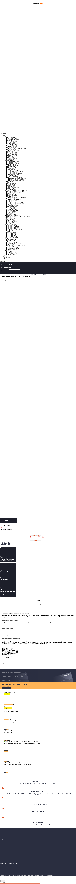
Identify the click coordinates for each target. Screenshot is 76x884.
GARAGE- (38, 3)
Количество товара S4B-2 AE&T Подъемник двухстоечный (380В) (37, 537)
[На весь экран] (3, 882)
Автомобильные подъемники (16, 274)
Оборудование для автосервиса (6, 274)
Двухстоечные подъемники (26, 274)
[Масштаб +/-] (4, 882)
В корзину (35, 540)
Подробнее (15, 704)
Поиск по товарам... (5, 269)
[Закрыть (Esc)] (0, 882)
